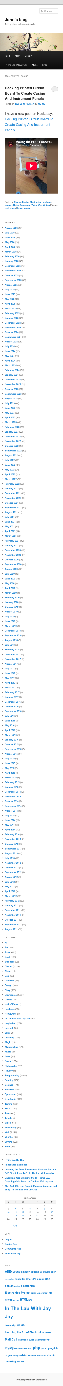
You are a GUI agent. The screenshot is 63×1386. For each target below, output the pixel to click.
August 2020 (11, 569)
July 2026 (10, 232)
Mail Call (11, 1339)
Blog (8, 55)
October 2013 (11, 843)
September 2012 (13, 872)
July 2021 (10, 516)
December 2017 (13, 654)
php (36, 1347)
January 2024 (11, 374)
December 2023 (13, 379)
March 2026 (11, 251)
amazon (25, 1271)
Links (44, 64)
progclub (53, 1348)
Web (40, 205)
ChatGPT (31, 1279)
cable (11, 1279)
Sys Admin (10, 1098)
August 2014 (11, 810)
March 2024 (11, 365)
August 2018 (11, 640)
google (16, 1300)
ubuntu (51, 1355)
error (33, 1293)
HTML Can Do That (14, 1159)
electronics (28, 1286)
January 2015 (11, 787)
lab (22, 1325)
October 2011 (11, 919)
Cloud (8, 971)
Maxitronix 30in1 (43, 1339)
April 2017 (10, 682)
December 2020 (13, 550)
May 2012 (9, 886)
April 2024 (10, 360)
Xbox (7, 1146)
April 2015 (10, 772)
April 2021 (10, 531)
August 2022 (11, 455)
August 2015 (11, 753)
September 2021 (13, 507)
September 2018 (13, 635)
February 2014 (12, 834)
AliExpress (12, 1271)
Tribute (8, 1118)
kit (18, 1325)
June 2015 (10, 763)
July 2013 (10, 858)
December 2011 (13, 910)
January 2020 (11, 602)
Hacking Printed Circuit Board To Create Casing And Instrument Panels (25, 93)
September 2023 (13, 393)
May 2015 (9, 768)
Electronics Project (17, 1292)
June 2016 (10, 720)
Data (7, 975)
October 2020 (11, 559)
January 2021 (11, 545)
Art (6, 947)
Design (25, 201)
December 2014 (13, 791)
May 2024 (9, 355)
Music (34, 64)
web (22, 1361)
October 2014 (11, 801)
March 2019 (11, 625)
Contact (28, 55)
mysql (9, 1348)
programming (11, 1355)
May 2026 (9, 242)
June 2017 (10, 673)
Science (9, 1084)
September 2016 (13, 711)
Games (8, 999)
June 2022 (10, 464)
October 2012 (11, 867)
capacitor (20, 1279)
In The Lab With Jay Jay (16, 64)
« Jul (15, 1225)
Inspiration (10, 1023)
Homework (10, 1013)
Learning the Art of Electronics (24, 1332)
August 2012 (11, 876)
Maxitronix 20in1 (26, 1339)
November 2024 (13, 327)
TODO (8, 1108)
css (47, 1279)
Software (9, 1089)
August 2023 (11, 398)
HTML (24, 1299)
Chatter (17, 201)
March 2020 (11, 592)
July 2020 (10, 573)
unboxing (10, 1361)
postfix (44, 1348)
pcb (14, 208)
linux (48, 1332)
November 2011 (13, 914)
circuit (41, 1279)
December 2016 (13, 701)
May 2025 (9, 299)
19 (23, 1215)
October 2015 (11, 744)
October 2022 (11, 445)
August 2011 (11, 929)
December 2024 (13, 322)
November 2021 (13, 497)
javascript (10, 1325)
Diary (7, 990)
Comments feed (13, 1248)
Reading (9, 1080)
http (30, 1299)
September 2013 (13, 848)
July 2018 (10, 644)
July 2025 (10, 289)
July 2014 (10, 815)
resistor (23, 1355)
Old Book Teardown (23, 1348)
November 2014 (13, 796)
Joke (7, 1032)
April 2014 (10, 829)
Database (9, 980)
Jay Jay (41, 103)
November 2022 (13, 441)
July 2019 (10, 616)
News (7, 1056)
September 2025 (13, 280)
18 (15, 1215)
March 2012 (11, 895)
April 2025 (10, 303)
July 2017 (10, 668)
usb (18, 1361)
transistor (41, 1355)
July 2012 (10, 881)
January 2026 (11, 261)
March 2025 (11, 308)
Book (7, 956)
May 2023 (9, 412)
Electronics (35, 201)
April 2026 (10, 246)
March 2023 (11, 422)
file (50, 1292)
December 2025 (13, 265)
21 (37, 1215)
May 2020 (9, 583)
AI (6, 942)
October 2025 (11, 275)
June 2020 (10, 578)
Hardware (46, 201)
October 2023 (11, 389)
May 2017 (9, 678)
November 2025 (13, 270)
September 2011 (13, 924)
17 (8, 1215)
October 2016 (11, 706)
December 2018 (13, 630)
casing (8, 208)
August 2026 (11, 227)
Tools (8, 1113)
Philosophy (11, 1065)
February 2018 (12, 649)
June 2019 (10, 621)
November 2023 (13, 384)
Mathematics (11, 1046)
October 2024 (11, 332)
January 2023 (11, 431)
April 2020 (10, 588)
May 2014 (9, 824)
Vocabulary (10, 1127)
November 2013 (13, 839)
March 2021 (11, 535)
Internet (8, 205)
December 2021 (13, 493)
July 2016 (10, 715)
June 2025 (10, 294)
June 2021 (10, 521)
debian (9, 1286)
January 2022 (11, 488)
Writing (46, 205)
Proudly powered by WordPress (31, 1379)
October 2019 (11, 606)
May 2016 (9, 725)
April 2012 (10, 891)
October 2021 (11, 502)
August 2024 (11, 341)
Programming (12, 1075)
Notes (16, 205)
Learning (9, 1037)
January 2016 (11, 739)
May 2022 (9, 469)
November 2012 (13, 862)
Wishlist (9, 1136)
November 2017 (13, 659)
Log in (8, 1239)
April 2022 (10, 474)
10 (8, 1212)
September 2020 (13, 564)
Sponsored (25, 205)
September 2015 (13, 749)
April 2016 (10, 730)
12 (23, 1212)
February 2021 (12, 540)
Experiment (42, 1292)
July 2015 (10, 758)
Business (9, 961)
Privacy (9, 1070)
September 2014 (13, 806)
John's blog (16, 19)
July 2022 (10, 460)
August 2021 (11, 512)
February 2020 (12, 597)
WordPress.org (12, 1253)
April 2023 (10, 417)
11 (15, 1212)
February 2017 (12, 692)
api (41, 1271)
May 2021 (9, 526)
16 (52, 1212)
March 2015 (11, 777)
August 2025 (11, 284)
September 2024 (13, 336)
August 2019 (11, 611)
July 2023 (10, 403)
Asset (8, 952)
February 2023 (12, 427)
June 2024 (10, 351)
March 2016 (11, 734)
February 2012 (12, 900)
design (17, 1286)
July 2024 (10, 346)
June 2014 (10, 820)
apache (35, 1271)
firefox (8, 1299)
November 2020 (13, 554)
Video (34, 205)
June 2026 (10, 237)
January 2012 (11, 905)
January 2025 (11, 318)
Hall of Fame (11, 1004)
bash (53, 1271)
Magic (8, 1042)
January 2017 (11, 697)
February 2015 (12, 782)
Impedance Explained (16, 1164)
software (32, 1355)
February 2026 (12, 256)
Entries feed (11, 1244)
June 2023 (10, 408)
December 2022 (13, 436)
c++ (7, 1279)
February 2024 (12, 370)
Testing (8, 1103)
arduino (46, 1271)
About (17, 55)
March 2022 (11, 479)
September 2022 (13, 450)
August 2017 (11, 663)
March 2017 (11, 687)
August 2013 (11, 853)
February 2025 (12, 313)
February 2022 (12, 483)
